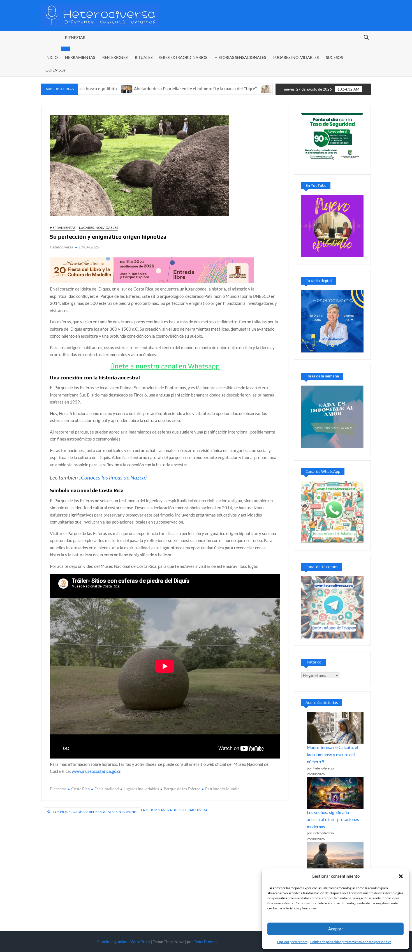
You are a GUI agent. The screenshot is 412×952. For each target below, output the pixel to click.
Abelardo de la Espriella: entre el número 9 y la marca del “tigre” (162, 88)
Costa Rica (80, 788)
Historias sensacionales (240, 57)
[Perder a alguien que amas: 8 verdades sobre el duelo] (335, 858)
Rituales (143, 57)
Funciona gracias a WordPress (123, 941)
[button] (401, 876)
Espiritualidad (106, 788)
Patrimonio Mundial (222, 788)
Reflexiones (115, 57)
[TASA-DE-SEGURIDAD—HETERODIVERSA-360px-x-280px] (332, 136)
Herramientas (80, 57)
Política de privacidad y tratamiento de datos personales (350, 942)
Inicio (51, 57)
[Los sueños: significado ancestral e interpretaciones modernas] (335, 793)
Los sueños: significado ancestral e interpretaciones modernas (333, 819)
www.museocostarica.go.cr (96, 771)
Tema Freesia (205, 941)
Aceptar (335, 928)
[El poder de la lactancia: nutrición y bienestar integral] (234, 88)
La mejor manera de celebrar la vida (174, 810)
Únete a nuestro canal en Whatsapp (165, 366)
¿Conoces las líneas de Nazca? (113, 477)
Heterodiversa (61, 247)
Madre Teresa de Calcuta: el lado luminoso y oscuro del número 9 (332, 754)
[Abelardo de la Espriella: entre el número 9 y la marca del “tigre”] (94, 88)
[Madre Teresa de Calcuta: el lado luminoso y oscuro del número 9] (335, 728)
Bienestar (75, 37)
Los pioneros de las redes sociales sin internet (95, 812)
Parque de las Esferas (182, 788)
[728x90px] (152, 269)
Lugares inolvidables (296, 57)
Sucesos (334, 57)
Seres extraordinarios (183, 57)
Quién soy (55, 70)
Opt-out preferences (292, 942)
